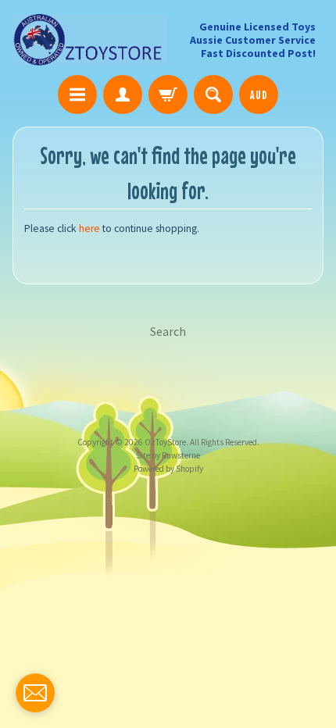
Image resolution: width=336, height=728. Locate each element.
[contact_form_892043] (35, 692)
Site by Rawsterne (168, 455)
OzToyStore (165, 442)
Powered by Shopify (168, 468)
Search (168, 331)
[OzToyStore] (90, 40)
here (89, 228)
